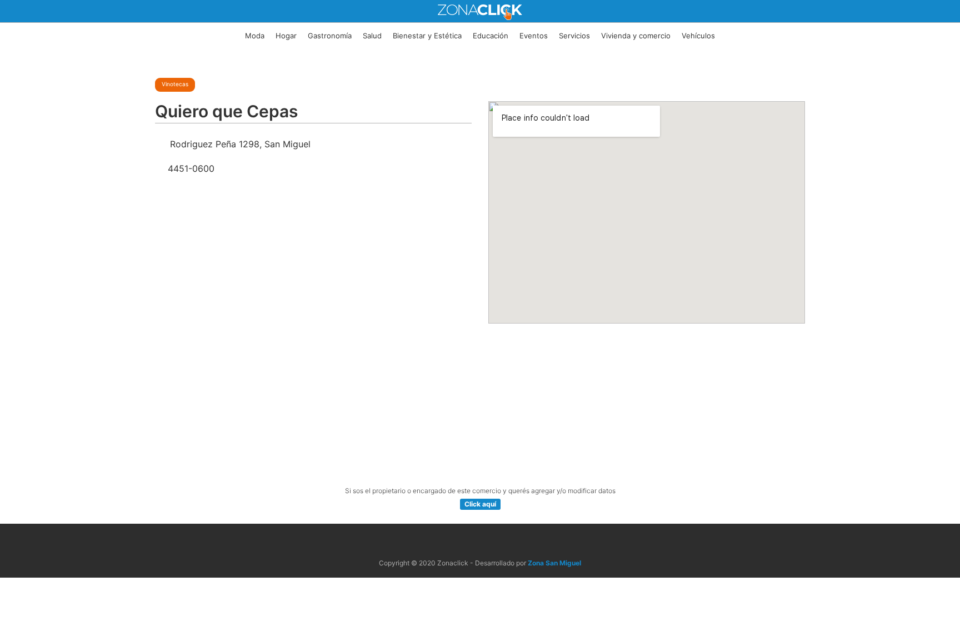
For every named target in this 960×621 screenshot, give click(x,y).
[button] (480, 504)
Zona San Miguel (554, 563)
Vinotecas (175, 84)
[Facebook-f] (467, 542)
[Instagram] (493, 542)
